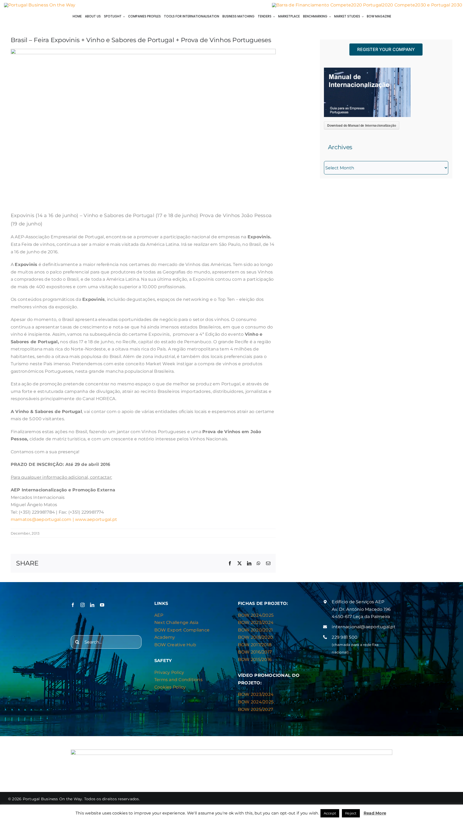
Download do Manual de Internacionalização (361, 125)
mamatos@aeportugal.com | (43, 519)
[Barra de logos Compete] (367, 5)
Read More (375, 813)
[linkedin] (92, 605)
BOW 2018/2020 (255, 637)
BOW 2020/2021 (255, 630)
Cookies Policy (170, 687)
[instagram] (82, 605)
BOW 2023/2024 (256, 622)
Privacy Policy (169, 672)
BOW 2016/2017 (255, 652)
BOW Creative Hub (175, 644)
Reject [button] (350, 813)
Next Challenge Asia (176, 622)
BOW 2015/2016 (255, 659)
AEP (158, 615)
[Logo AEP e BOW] (40, 5)
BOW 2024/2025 (256, 615)
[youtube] (102, 605)
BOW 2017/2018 (254, 644)
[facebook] (73, 605)
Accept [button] (330, 813)
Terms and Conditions (178, 679)
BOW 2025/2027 (255, 709)
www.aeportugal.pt (96, 519)
